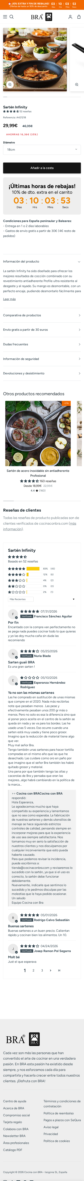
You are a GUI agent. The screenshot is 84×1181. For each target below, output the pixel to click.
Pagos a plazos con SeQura (62, 1120)
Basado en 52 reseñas (23, 561)
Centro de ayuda (14, 1101)
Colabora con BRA (16, 1129)
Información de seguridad (21, 359)
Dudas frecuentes (15, 344)
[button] (11, 111)
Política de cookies (57, 1141)
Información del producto (21, 261)
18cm (11, 149)
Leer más (9, 299)
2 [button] (33, 970)
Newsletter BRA (14, 1136)
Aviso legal (51, 1127)
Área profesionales (16, 1143)
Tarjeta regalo (12, 1122)
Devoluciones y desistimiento (23, 373)
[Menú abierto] (5, 17)
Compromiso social (16, 1115)
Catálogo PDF (12, 1150)
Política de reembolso (59, 1113)
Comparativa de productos (22, 315)
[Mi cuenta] (70, 17)
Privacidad (51, 1134)
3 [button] (42, 970)
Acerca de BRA (13, 1108)
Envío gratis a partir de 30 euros (25, 329)
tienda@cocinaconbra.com (30, 868)
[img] (30, 611)
